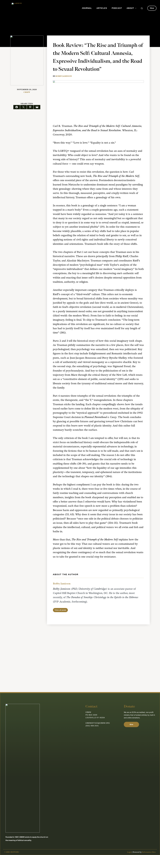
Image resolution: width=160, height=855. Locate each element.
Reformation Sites (149, 852)
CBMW (27, 92)
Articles (102, 8)
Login (129, 852)
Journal (87, 8)
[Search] (142, 8)
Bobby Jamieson (64, 76)
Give (152, 8)
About (130, 8)
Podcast (117, 8)
